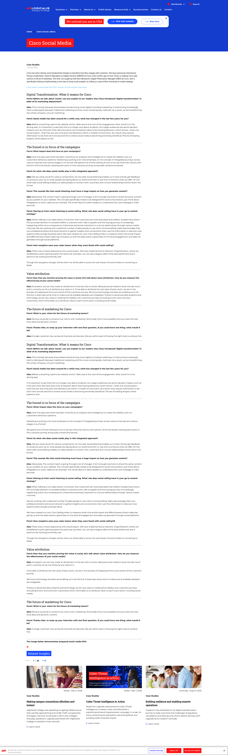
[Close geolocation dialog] (166, 18)
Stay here (154, 21)
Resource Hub (121, 9)
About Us (88, 9)
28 (38, 661)
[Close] (224, 750)
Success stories (140, 9)
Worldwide (176, 4)
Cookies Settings (156, 750)
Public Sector (104, 9)
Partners (74, 9)
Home (29, 32)
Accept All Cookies (192, 750)
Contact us (156, 9)
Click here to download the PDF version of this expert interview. (57, 87)
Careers (168, 9)
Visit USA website (124, 21)
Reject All (174, 750)
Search (196, 4)
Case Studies (33, 65)
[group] (54, 702)
